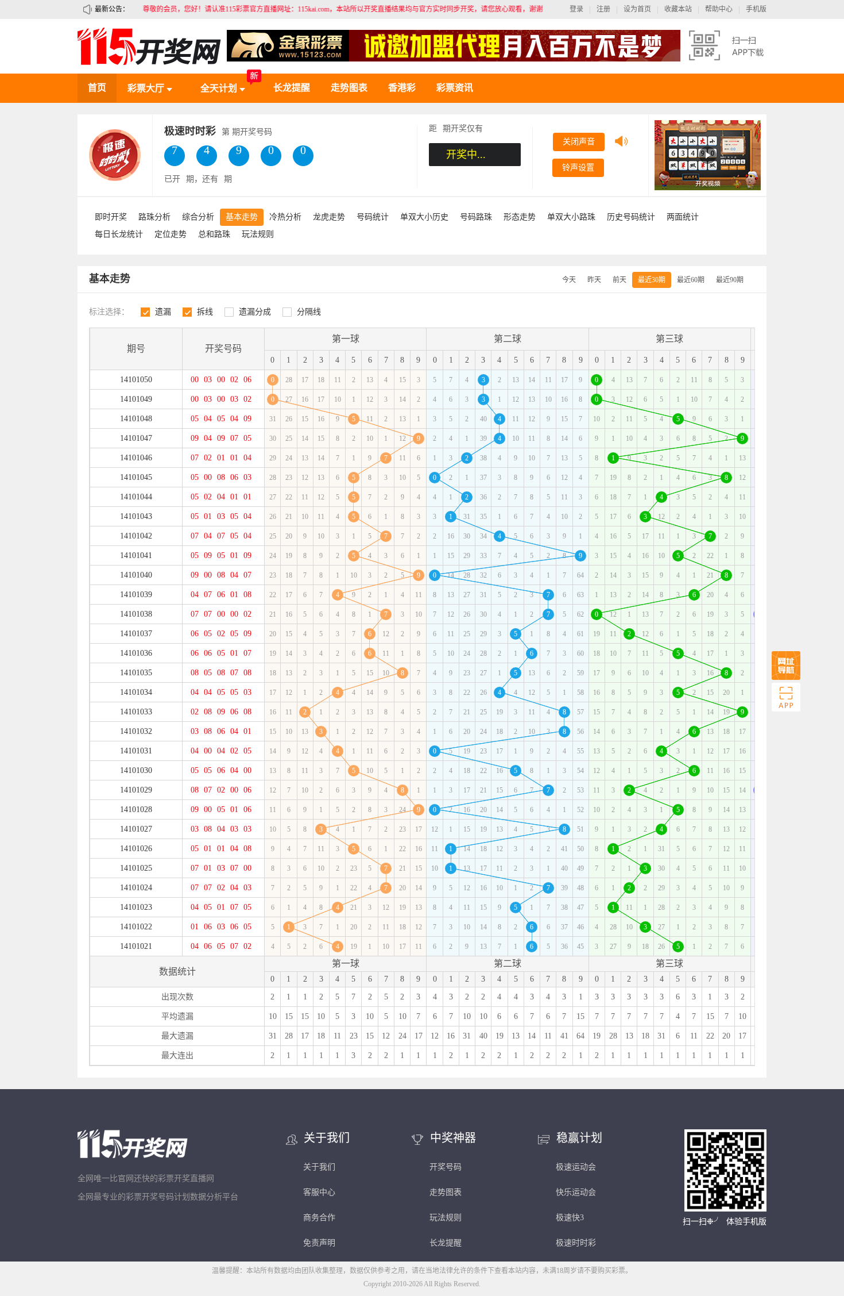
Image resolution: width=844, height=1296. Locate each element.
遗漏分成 (255, 311)
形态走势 (520, 217)
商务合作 (319, 1217)
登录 (576, 9)
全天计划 (219, 88)
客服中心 (319, 1192)
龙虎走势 (329, 217)
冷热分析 (285, 217)
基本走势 (242, 217)
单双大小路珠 (571, 217)
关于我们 (319, 1167)
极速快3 (570, 1217)
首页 (97, 88)
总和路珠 (214, 234)
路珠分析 (154, 217)
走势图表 (349, 88)
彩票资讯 (454, 88)
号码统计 (373, 217)
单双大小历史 (424, 217)
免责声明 (319, 1243)
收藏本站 (678, 9)
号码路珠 (476, 217)
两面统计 (683, 217)
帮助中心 (719, 9)
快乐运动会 (576, 1192)
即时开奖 (111, 217)
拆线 (205, 311)
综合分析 (198, 217)
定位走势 (170, 234)
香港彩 (402, 88)
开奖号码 (445, 1167)
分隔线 (309, 311)
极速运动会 (576, 1167)
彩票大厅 (147, 88)
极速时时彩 (576, 1243)
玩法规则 (258, 234)
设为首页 (637, 9)
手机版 (756, 9)
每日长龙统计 (119, 234)
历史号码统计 (631, 217)
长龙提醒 (291, 88)
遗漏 (163, 311)
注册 (603, 9)
